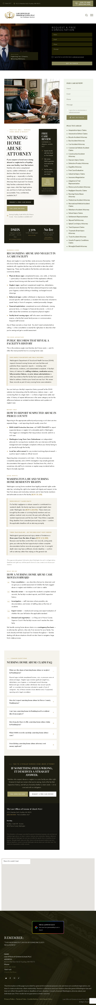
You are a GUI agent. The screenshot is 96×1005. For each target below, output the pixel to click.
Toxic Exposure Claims (76, 227)
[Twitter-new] (6, 978)
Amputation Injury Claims (78, 130)
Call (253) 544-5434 (17, 208)
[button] (91, 15)
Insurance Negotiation (76, 177)
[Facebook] (10, 978)
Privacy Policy (9, 999)
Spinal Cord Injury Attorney (78, 224)
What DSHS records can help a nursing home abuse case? (28, 734)
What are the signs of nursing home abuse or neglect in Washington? (29, 671)
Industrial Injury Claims (77, 174)
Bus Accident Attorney (77, 141)
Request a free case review (20, 202)
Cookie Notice (32, 999)
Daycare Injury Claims (76, 160)
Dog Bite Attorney (75, 167)
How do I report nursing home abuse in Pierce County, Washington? (30, 701)
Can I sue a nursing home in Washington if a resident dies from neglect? (29, 712)
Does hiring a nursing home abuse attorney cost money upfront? (27, 744)
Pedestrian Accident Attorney (79, 200)
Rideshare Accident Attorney (79, 210)
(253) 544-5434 (11, 815)
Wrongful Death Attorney (78, 246)
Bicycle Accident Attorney (78, 137)
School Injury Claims (76, 213)
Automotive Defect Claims (78, 134)
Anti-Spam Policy (46, 999)
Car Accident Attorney (77, 144)
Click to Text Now (10, 972)
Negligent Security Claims (78, 190)
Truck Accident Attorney (77, 237)
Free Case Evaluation (76, 170)
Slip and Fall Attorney (76, 220)
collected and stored (78, 57)
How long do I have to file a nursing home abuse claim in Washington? (29, 723)
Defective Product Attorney (79, 163)
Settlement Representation (78, 217)
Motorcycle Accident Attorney (79, 187)
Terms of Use (21, 999)
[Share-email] (14, 978)
